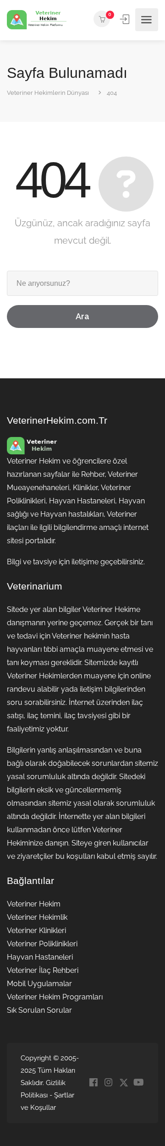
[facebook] (93, 1083)
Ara (82, 316)
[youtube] (138, 1083)
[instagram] (108, 1083)
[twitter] (123, 1083)
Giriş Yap (125, 19)
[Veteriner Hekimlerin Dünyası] (36, 20)
